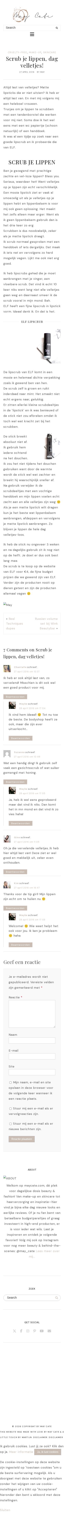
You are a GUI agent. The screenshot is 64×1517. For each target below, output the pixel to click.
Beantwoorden (15, 696)
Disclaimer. (40, 1437)
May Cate (46, 1426)
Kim (16, 883)
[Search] (57, 28)
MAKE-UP (35, 52)
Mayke (23, 703)
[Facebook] (21, 1331)
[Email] (49, 1331)
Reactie (15, 997)
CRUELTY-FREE (17, 52)
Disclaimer (56, 1437)
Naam (13, 1035)
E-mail (13, 1050)
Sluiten (5, 1510)
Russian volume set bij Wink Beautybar (46, 623)
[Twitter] (14, 1331)
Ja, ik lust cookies (47, 1451)
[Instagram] (28, 1331)
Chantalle (20, 667)
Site (12, 1066)
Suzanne (19, 752)
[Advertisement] (32, 1388)
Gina (17, 837)
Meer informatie (21, 1452)
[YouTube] (42, 1331)
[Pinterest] (34, 1331)
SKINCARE (49, 52)
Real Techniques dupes (14, 623)
